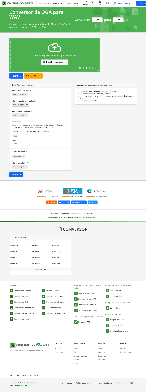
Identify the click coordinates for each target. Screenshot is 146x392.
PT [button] (100, 4)
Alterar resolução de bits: (22, 90)
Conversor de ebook (22, 319)
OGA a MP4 (56, 263)
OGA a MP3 (35, 263)
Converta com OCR (113, 314)
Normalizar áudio (19, 151)
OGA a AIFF (14, 251)
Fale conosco (120, 383)
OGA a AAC (56, 245)
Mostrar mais (41, 269)
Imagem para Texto (117, 319)
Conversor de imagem (54, 296)
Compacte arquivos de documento (88, 317)
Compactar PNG (116, 296)
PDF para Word (116, 325)
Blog (75, 352)
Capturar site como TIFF (87, 310)
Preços (86, 5)
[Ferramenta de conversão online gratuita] (19, 3)
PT (130, 383)
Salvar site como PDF (86, 293)
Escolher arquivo (54, 62)
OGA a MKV (56, 257)
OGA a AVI (35, 251)
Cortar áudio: (17, 122)
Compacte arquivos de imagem (118, 285)
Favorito (53, 202)
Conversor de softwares (55, 302)
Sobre (100, 348)
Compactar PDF (84, 322)
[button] (51, 3)
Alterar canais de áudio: (21, 111)
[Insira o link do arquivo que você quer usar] (83, 68)
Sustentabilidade (104, 356)
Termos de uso (66, 383)
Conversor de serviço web (56, 313)
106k (65, 202)
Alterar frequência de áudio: (23, 101)
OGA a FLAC (56, 251)
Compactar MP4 (116, 308)
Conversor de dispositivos (24, 308)
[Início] (11, 375)
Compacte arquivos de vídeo (117, 302)
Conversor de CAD (21, 302)
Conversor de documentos (24, 313)
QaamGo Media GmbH (18, 385)
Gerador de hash (52, 290)
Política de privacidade (84, 383)
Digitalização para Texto (119, 331)
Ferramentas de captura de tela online (87, 286)
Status (75, 363)
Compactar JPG (116, 290)
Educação (59, 348)
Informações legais (104, 383)
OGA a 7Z (34, 245)
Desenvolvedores (127, 352)
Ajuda (91, 4)
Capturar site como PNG (87, 305)
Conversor (14, 285)
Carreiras (101, 352)
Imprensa (76, 359)
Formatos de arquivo (81, 356)
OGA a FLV (14, 257)
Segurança (102, 359)
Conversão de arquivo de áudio (31, 375)
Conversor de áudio (21, 296)
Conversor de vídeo (53, 308)
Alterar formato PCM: (20, 163)
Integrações (59, 352)
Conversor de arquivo (22, 290)
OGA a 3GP (14, 245)
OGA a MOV (14, 263)
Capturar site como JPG (87, 299)
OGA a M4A (35, 257)
